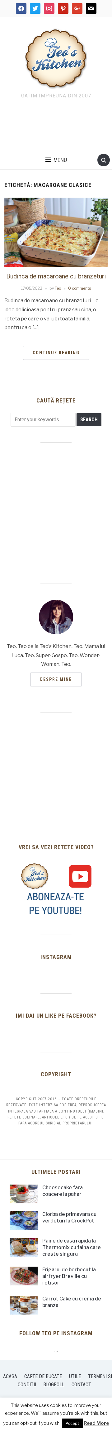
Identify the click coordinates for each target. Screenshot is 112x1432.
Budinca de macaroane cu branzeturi (56, 276)
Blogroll (53, 1385)
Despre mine (56, 679)
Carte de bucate (43, 1376)
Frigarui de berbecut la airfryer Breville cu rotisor (69, 1276)
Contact (81, 1385)
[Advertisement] (56, 126)
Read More (96, 1423)
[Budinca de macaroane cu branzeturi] (55, 232)
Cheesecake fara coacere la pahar (62, 1191)
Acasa (10, 1376)
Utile (75, 1376)
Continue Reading (56, 352)
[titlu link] (56, 889)
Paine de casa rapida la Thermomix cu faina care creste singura (71, 1247)
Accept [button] (72, 1423)
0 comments (79, 288)
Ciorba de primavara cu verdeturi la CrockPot (69, 1217)
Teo (58, 288)
